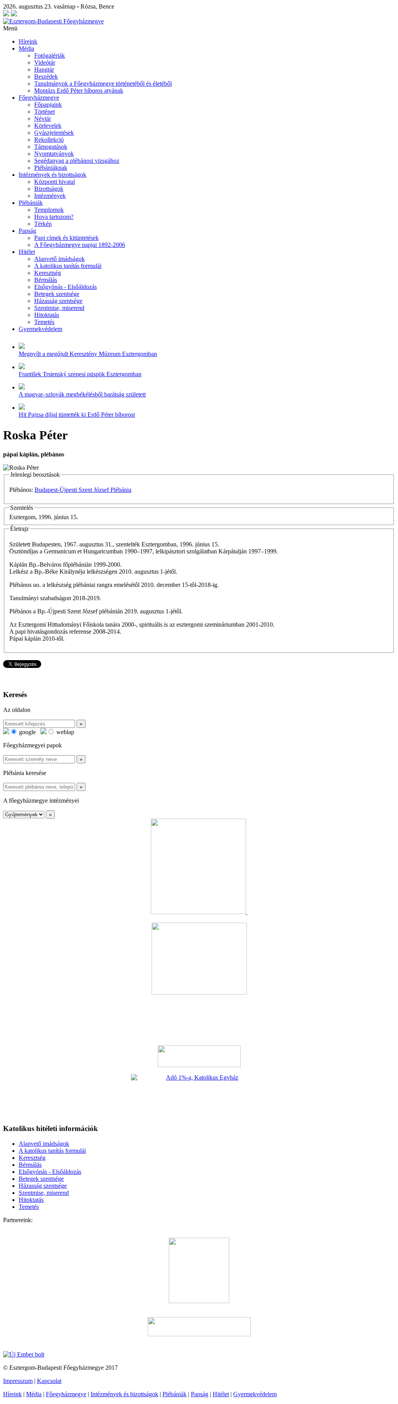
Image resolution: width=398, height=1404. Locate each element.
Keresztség (47, 273)
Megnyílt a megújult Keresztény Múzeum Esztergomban (88, 354)
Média (26, 48)
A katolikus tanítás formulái (67, 265)
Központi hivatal (54, 181)
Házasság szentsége (58, 301)
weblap (64, 732)
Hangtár (44, 69)
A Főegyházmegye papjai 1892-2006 (79, 244)
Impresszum (18, 1381)
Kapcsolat (49, 1381)
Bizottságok (48, 188)
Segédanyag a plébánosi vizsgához (76, 160)
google (26, 732)
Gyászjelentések (54, 132)
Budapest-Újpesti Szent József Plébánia (83, 489)
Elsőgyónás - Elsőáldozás (65, 287)
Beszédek (46, 76)
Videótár (44, 62)
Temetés (44, 322)
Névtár (42, 118)
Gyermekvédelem (40, 329)
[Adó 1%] (199, 1095)
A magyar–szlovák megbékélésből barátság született (82, 394)
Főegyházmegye (39, 97)
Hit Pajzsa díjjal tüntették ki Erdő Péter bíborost (77, 414)
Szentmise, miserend (59, 308)
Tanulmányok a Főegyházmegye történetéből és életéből (103, 83)
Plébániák (31, 202)
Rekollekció (49, 139)
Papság (27, 230)
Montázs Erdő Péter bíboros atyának (78, 90)
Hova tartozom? (53, 216)
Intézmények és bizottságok (52, 174)
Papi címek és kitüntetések (66, 237)
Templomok (49, 209)
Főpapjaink (48, 104)
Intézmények (50, 195)
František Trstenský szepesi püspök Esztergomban (80, 374)
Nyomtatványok (54, 153)
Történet (44, 111)
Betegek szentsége (56, 294)
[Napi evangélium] (199, 1056)
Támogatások (50, 146)
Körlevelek (47, 125)
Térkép (43, 223)
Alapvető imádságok (59, 258)
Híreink (28, 41)
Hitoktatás (46, 315)
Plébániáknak (50, 167)
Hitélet (27, 251)
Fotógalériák (49, 55)
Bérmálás (45, 280)
